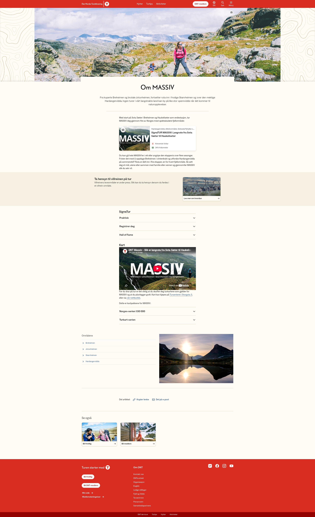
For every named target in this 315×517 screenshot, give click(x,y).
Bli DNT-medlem (91, 485)
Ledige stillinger (139, 490)
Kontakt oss (138, 474)
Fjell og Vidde (139, 494)
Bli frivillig (88, 477)
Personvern (138, 502)
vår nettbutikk (133, 297)
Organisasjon (138, 482)
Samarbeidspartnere (142, 505)
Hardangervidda (92, 361)
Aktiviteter (161, 3)
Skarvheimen (91, 355)
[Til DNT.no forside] (95, 4)
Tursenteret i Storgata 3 (181, 294)
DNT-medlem (200, 4)
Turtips (149, 3)
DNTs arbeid (138, 478)
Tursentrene (138, 498)
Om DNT (138, 467)
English (136, 486)
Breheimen (90, 343)
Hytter (140, 3)
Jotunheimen (91, 349)
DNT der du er (143, 514)
